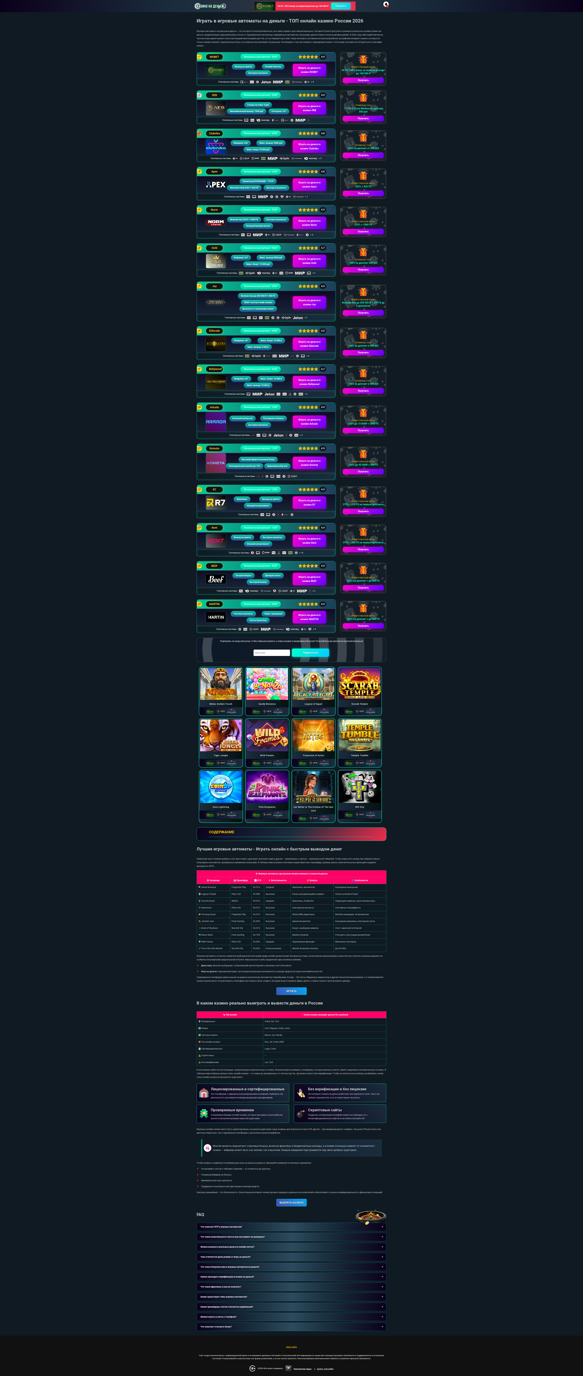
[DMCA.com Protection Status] (288, 1368)
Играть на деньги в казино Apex (309, 184)
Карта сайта (291, 1347)
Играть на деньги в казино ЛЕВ (309, 108)
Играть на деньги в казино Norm (309, 222)
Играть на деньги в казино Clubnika (309, 146)
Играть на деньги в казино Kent (309, 540)
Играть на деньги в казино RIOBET (309, 69)
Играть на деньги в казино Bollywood (309, 382)
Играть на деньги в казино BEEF (309, 579)
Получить (340, 6)
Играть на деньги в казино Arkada (309, 421)
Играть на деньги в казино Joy (309, 302)
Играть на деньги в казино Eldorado (309, 343)
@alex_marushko (325, 1369)
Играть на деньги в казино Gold (309, 260)
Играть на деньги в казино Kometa (309, 462)
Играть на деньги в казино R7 (309, 502)
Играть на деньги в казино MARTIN (309, 617)
